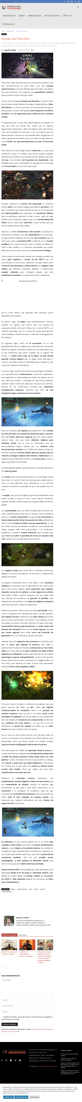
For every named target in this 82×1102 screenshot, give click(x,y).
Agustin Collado (10, 50)
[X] (75, 1)
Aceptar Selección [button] (21, 1097)
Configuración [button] (34, 1097)
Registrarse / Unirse (6, 1)
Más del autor (23, 935)
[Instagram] (68, 1)
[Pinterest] (13, 904)
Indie (30, 889)
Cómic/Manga (34, 16)
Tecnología (8, 24)
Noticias (4, 949)
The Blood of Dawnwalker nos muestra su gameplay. (26, 954)
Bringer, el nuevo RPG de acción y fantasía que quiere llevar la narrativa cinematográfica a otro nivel (70, 1072)
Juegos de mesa (52, 16)
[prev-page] (2, 966)
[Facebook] (64, 1)
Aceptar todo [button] (8, 1097)
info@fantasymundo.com (48, 1066)
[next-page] (6, 966)
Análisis (4, 34)
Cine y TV (67, 16)
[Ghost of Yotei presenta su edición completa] (9, 944)
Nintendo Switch (22, 889)
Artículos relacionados (9, 935)
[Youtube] (79, 1)
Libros (21, 16)
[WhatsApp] (18, 904)
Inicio (3, 31)
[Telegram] (71, 1)
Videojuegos (9, 16)
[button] (78, 7)
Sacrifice (42, 889)
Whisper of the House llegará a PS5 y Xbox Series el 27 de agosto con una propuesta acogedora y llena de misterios (70, 1065)
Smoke (36, 889)
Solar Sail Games (7, 891)
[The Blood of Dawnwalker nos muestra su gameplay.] (27, 944)
